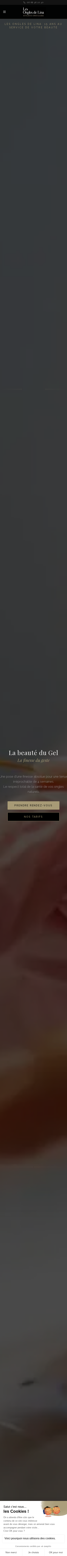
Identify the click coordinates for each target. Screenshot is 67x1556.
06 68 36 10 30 (35, 2)
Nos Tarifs (33, 822)
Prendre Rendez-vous (33, 811)
